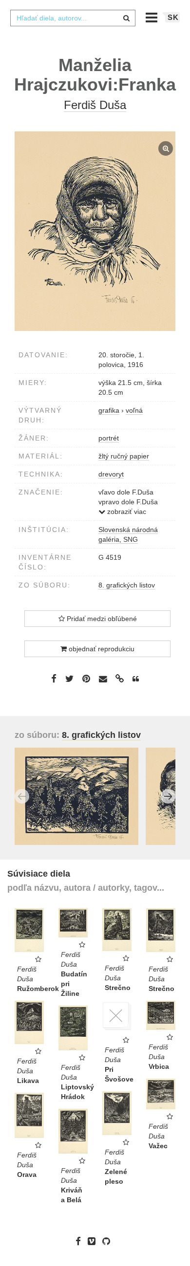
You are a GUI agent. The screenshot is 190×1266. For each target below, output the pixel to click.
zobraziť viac (125, 511)
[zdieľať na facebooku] (54, 678)
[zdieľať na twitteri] (69, 678)
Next (168, 796)
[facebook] (81, 1241)
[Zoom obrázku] (95, 231)
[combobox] (72, 18)
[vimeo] (94, 1241)
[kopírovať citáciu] (135, 679)
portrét (108, 438)
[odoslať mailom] (102, 679)
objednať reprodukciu (100, 649)
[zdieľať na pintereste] (86, 678)
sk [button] (173, 17)
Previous (22, 796)
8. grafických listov (126, 585)
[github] (108, 1241)
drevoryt (111, 474)
